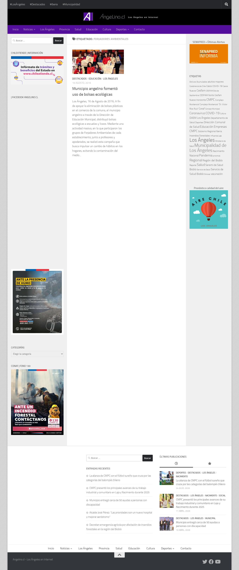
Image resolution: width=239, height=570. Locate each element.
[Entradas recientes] (176, 464)
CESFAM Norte (207, 95)
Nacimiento (218, 151)
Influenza (214, 136)
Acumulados (201, 82)
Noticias (28, 29)
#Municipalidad (71, 4)
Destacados (79, 78)
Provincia (64, 29)
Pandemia (205, 155)
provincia (216, 156)
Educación (92, 29)
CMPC (210, 100)
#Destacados (37, 4)
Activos (192, 82)
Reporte (192, 165)
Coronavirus (197, 113)
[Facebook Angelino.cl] (211, 561)
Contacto (139, 29)
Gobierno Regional (207, 131)
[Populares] (209, 464)
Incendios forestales (199, 135)
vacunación (217, 174)
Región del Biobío (213, 160)
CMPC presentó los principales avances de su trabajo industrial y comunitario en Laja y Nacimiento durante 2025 (201, 503)
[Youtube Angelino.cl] (217, 561)
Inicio (16, 29)
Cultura (107, 29)
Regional (195, 160)
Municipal (210, 518)
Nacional (194, 155)
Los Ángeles (47, 29)
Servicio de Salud (203, 170)
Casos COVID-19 (214, 86)
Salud (78, 29)
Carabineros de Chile (197, 86)
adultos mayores (216, 81)
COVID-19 (213, 113)
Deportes (121, 29)
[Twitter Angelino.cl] (204, 561)
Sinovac (207, 174)
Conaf (202, 108)
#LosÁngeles (17, 4)
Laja (220, 136)
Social (222, 495)
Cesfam (201, 90)
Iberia (219, 131)
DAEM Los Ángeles (199, 117)
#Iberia (54, 4)
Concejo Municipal (212, 109)
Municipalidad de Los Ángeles (207, 148)
